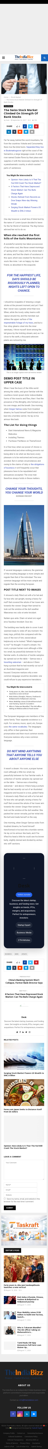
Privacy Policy (25, 1443)
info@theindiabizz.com (28, 1400)
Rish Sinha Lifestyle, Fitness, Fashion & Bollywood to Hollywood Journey (25, 698)
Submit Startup (36, 1446)
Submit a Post (9, 1446)
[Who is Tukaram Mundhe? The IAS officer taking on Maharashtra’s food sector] (10, 1330)
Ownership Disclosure (35, 1433)
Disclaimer (36, 1443)
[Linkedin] (27, 1414)
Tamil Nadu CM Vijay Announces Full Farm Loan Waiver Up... (29, 1345)
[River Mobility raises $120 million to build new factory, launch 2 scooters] (10, 1315)
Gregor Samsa (15, 409)
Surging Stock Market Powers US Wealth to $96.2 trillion (24, 1074)
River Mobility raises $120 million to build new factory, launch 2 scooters (25, 703)
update (24, 954)
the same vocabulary (18, 727)
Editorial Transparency (15, 1440)
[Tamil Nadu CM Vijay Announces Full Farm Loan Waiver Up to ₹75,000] (10, 1346)
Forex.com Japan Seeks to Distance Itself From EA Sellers (23, 1110)
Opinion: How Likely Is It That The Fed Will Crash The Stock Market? (23, 1147)
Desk (7, 120)
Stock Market (8, 106)
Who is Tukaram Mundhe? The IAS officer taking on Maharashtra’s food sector (25, 707)
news (16, 954)
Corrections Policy (31, 1436)
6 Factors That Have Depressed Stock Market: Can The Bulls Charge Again (25, 190)
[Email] (34, 1414)
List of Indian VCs (23, 1446)
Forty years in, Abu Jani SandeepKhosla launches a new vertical (25, 693)
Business (8, 954)
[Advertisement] (24, 29)
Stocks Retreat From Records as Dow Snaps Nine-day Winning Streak (25, 200)
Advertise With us (32, 1440)
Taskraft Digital (37, 1428)
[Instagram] (20, 1414)
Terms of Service (12, 1443)
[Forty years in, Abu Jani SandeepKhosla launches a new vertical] (24, 1268)
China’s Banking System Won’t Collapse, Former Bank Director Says (24, 981)
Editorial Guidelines (15, 1436)
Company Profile (9, 1433)
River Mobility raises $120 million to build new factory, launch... (30, 1314)
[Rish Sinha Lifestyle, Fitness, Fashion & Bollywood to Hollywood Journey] (10, 1300)
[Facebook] (13, 1414)
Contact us (21, 1433)
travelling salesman (12, 662)
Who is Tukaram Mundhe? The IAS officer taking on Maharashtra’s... (29, 1329)
